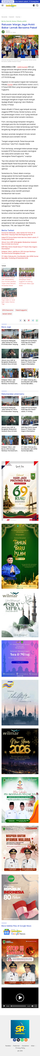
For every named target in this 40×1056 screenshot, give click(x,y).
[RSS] (26, 1040)
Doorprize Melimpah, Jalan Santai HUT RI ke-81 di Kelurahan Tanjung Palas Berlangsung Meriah (18, 233)
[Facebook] (14, 1040)
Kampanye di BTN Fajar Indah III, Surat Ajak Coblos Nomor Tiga (8, 301)
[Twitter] (18, 1040)
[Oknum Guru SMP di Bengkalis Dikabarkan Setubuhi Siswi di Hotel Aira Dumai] (10, 353)
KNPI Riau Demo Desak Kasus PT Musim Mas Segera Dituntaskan (19, 248)
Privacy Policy (20, 1048)
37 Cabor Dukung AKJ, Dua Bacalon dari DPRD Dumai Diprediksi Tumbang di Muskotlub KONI (20, 257)
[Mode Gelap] (34, 5)
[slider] (18, 1006)
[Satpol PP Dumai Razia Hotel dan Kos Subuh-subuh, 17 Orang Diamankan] (29, 334)
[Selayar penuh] (36, 1006)
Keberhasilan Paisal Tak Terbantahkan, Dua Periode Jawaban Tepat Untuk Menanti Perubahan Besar (9, 281)
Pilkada (19, 21)
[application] (20, 997)
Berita (4, 21)
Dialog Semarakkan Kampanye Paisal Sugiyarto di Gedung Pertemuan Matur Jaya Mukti (26, 281)
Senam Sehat (7, 314)
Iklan (32, 1046)
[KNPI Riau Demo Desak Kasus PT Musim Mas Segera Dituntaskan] (29, 353)
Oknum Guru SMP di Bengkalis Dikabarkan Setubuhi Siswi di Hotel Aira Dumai (19, 243)
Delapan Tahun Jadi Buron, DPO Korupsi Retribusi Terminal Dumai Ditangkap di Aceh (18, 252)
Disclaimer (25, 1046)
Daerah (8, 21)
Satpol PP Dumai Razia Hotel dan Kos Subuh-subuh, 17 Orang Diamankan (20, 238)
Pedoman (16, 1046)
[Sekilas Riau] (11, 5)
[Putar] (4, 1006)
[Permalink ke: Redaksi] (3, 32)
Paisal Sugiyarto (21, 310)
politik (24, 21)
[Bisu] (32, 1006)
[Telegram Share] (32, 320)
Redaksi (8, 31)
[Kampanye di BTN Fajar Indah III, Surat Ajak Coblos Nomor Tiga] (9, 292)
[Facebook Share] (20, 320)
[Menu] (3, 5)
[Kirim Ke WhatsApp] (36, 320)
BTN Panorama (8, 310)
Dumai (14, 21)
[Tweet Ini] (24, 320)
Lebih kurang (22, 67)
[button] (20, 998)
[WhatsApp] (22, 1040)
